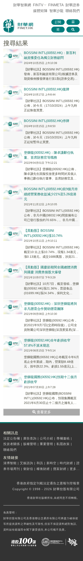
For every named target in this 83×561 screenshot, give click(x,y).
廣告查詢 (30, 438)
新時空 (51, 463)
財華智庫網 (22, 5)
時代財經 (66, 463)
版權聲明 (30, 444)
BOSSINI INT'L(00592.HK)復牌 (46, 89)
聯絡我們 (73, 11)
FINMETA (56, 5)
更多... (75, 469)
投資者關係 (11, 444)
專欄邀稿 (63, 438)
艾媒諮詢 (26, 463)
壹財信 (28, 469)
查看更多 (43, 412)
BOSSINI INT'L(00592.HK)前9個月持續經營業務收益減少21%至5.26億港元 (51, 194)
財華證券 (73, 5)
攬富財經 (59, 469)
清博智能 (10, 463)
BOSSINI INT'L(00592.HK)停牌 (46, 121)
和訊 (40, 463)
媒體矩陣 (40, 11)
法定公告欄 (11, 438)
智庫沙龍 (56, 11)
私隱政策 (63, 444)
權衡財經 (43, 469)
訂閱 (58, 22)
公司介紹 (46, 438)
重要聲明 (46, 444)
